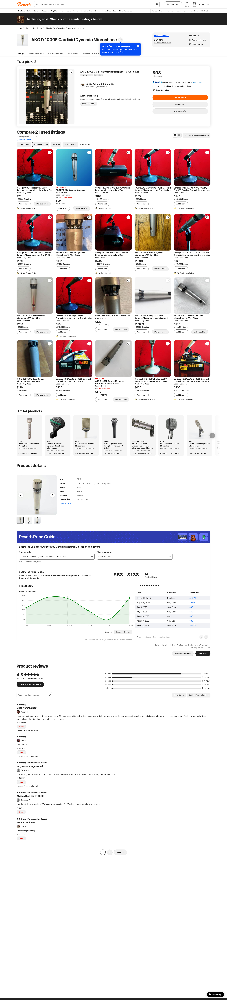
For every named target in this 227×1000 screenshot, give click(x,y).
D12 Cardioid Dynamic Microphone (169, 444)
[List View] (179, 135)
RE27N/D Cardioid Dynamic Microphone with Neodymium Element (142, 445)
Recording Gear (86, 11)
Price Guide (73, 53)
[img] (105, 84)
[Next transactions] (206, 637)
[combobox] (54, 556)
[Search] (156, 4)
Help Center (205, 11)
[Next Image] (52, 495)
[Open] (92, 556)
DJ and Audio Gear (109, 11)
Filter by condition (104, 552)
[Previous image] (22, 96)
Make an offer (180, 111)
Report (21, 727)
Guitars (36, 11)
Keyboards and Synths (69, 11)
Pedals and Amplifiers (50, 11)
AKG (79, 479)
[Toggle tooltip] (35, 61)
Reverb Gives (193, 11)
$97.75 (192, 602)
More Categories (125, 11)
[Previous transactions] (201, 637)
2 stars (108, 684)
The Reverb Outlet (24, 11)
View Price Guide (182, 653)
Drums (97, 11)
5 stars (108, 673)
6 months (109, 632)
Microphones (82, 499)
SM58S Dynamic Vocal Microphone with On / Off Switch (114, 445)
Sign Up (201, 4)
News (161, 11)
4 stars (108, 677)
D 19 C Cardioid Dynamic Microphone (28, 444)
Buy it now (180, 97)
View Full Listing (88, 104)
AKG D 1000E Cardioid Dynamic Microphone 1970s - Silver (109, 72)
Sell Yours (202, 653)
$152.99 (193, 598)
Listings (20, 53)
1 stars (108, 688)
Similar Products (36, 53)
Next (119, 852)
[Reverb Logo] (24, 4)
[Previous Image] (20, 495)
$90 (191, 616)
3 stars (108, 681)
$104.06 (193, 625)
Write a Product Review (30, 684)
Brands (154, 11)
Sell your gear (173, 4)
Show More (64, 503)
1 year (118, 632)
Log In (208, 4)
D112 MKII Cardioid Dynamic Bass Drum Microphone (55, 445)
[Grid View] (175, 135)
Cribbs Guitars (93, 84)
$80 (191, 621)
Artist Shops (181, 11)
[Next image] (71, 96)
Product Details (55, 53)
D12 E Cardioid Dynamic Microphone (85, 444)
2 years (127, 632)
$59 (191, 612)
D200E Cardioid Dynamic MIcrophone (199, 444)
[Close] (138, 46)
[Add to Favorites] (120, 39)
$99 (191, 607)
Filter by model (25, 552)
